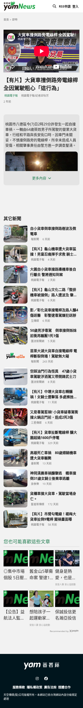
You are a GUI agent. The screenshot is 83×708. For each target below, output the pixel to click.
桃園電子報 (11, 96)
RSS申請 (65, 6)
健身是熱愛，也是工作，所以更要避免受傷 (65, 574)
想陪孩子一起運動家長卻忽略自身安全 (39, 615)
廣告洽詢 (50, 687)
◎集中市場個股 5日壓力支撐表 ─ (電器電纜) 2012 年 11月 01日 (15, 574)
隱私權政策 (34, 687)
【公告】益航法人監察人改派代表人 (14, 615)
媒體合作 (64, 687)
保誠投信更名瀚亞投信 (65, 615)
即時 (14, 19)
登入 (75, 6)
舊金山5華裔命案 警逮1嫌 (41, 574)
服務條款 (19, 687)
